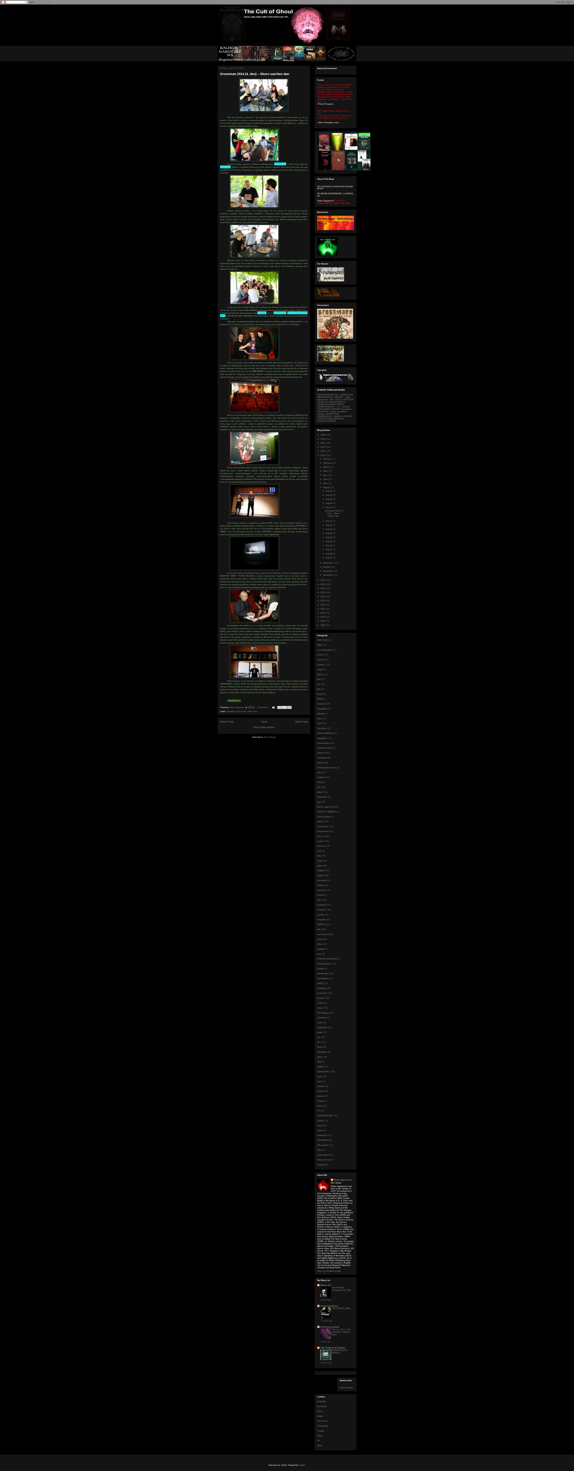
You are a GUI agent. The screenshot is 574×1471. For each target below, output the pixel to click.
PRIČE (320, 983)
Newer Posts (227, 721)
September (328, 563)
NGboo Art (325, 1285)
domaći (320, 753)
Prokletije (321, 988)
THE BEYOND (280, 312)
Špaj (319, 1061)
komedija (321, 880)
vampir (320, 1120)
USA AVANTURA (325, 1115)
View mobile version (264, 727)
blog (319, 694)
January (327, 459)
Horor (320, 1411)
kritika (320, 885)
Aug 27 (329, 549)
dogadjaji (231, 711)
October (327, 567)
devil (319, 723)
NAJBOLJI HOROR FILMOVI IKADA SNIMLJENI (334, 417)
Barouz (320, 674)
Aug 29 (329, 553)
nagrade (321, 919)
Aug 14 (329, 525)
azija (319, 669)
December (328, 575)
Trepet (320, 1101)
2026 (323, 625)
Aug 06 (329, 499)
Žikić (319, 1150)
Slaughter (321, 1052)
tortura (320, 1096)
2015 (323, 580)
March (326, 467)
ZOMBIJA (261, 312)
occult (320, 939)
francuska (321, 797)
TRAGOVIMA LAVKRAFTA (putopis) (334, 409)
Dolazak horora (324, 748)
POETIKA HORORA (326, 421)
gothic (320, 821)
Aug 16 (329, 529)
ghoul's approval (325, 807)
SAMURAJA (225, 167)
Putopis (320, 1431)
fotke (250, 711)
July (325, 483)
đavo (319, 718)
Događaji (321, 1401)
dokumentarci (323, 743)
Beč (319, 679)
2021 (323, 604)
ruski (319, 1022)
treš (319, 1106)
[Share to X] (284, 707)
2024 (323, 617)
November (328, 571)
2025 (323, 621)
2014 (323, 455)
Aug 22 (329, 541)
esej (319, 772)
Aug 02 (329, 491)
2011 (323, 443)
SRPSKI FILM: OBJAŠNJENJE (328, 415)
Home (264, 721)
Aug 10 (329, 507)
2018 (323, 592)
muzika (320, 914)
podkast (321, 949)
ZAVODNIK (322, 1140)
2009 (323, 435)
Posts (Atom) (270, 737)
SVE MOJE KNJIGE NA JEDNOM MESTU (335, 400)
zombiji (320, 1164)
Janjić (320, 861)
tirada (320, 1091)
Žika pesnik (322, 1145)
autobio (320, 664)
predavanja (322, 973)
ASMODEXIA (280, 164)
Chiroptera (322, 708)
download (321, 758)
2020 (323, 600)
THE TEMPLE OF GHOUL (332, 1348)
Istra (319, 851)
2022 (323, 609)
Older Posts (301, 721)
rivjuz (319, 1008)
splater (320, 1066)
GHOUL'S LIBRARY (326, 811)
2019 (323, 596)
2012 (323, 447)
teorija (320, 1086)
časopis (320, 704)
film (244, 711)
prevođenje (322, 978)
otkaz (319, 944)
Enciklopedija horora (326, 767)
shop (319, 1047)
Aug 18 (329, 533)
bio (318, 684)
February (327, 463)
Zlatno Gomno (324, 1160)
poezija (320, 968)
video (319, 1130)
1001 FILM (322, 640)
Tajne (319, 1081)
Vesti (319, 1445)
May (325, 475)
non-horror (322, 934)
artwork (320, 659)
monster (321, 910)
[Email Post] (273, 707)
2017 (323, 588)
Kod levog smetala (329, 1327)
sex (318, 1037)
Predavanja (322, 1426)
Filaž (319, 782)
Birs (319, 689)
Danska (320, 713)
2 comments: (263, 707)
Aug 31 (329, 557)
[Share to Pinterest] (290, 707)
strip (319, 1076)
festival (239, 711)
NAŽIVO (321, 924)
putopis (320, 998)
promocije (321, 993)
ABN (319, 645)
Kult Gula (321, 890)
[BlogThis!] (281, 707)
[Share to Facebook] (287, 707)
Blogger (302, 1465)
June (325, 479)
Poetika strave (324, 964)
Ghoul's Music (323, 816)
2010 (323, 439)
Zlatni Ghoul (323, 1155)
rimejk (320, 1003)
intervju (320, 846)
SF (318, 1042)
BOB (319, 699)
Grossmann (322, 826)
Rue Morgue (323, 1013)
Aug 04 (329, 495)
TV (318, 1110)
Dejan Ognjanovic (343, 1180)
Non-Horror (322, 1421)
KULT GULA (335, 399)
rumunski (321, 1017)
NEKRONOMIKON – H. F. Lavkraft (333, 406)
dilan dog (321, 728)
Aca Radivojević (324, 650)
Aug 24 (329, 545)
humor (320, 841)
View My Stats (346, 1387)
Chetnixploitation (329, 1306)
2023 (323, 613)
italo (319, 856)
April (325, 471)
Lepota (320, 895)
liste (319, 900)
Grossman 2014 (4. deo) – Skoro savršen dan (254, 74)
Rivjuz (320, 1436)
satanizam (322, 1027)
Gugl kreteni (323, 831)
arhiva (320, 654)
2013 (323, 451)
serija (319, 1032)
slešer (320, 1057)
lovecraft (321, 905)
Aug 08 (329, 503)
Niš (318, 929)
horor (255, 711)
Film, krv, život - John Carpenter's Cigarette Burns (341, 1332)
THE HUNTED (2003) (341, 1308)
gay (319, 802)
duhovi (320, 762)
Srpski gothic (323, 1071)
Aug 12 (329, 521)
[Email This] (278, 707)
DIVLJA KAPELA (325, 733)
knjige (320, 875)
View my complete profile (329, 1271)
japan (319, 865)
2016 (323, 584)
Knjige (320, 1416)
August (326, 487)
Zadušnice (322, 1135)
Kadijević (321, 870)
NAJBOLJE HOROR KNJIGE (330, 404)
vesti (319, 1125)
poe (319, 954)
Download (322, 1406)
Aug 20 (329, 537)
